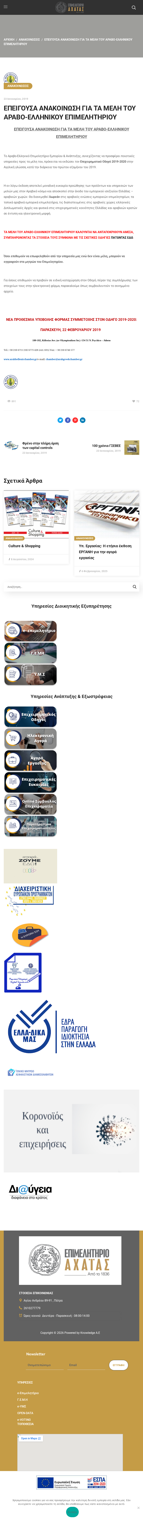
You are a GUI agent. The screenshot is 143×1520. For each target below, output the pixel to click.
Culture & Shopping (24, 546)
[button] (134, 7)
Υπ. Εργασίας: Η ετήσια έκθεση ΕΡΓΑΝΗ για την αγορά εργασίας (105, 552)
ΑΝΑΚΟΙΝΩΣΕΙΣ (29, 39)
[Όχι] (138, 1508)
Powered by (82, 1333)
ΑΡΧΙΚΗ (9, 39)
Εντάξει (72, 1512)
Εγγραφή (118, 1365)
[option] (36, 527)
